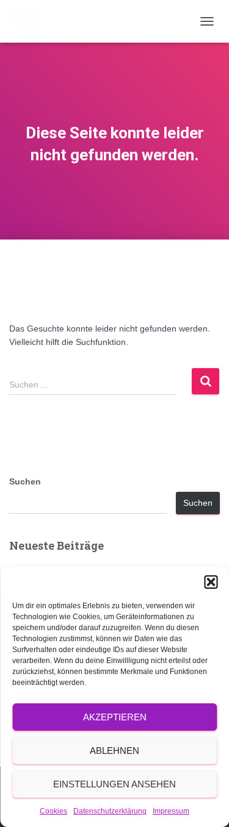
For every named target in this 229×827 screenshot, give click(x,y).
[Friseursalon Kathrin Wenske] (29, 21)
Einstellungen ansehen (114, 784)
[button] (211, 582)
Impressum (171, 811)
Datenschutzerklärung (110, 811)
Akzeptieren (115, 717)
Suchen (25, 481)
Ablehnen (114, 750)
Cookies (53, 811)
